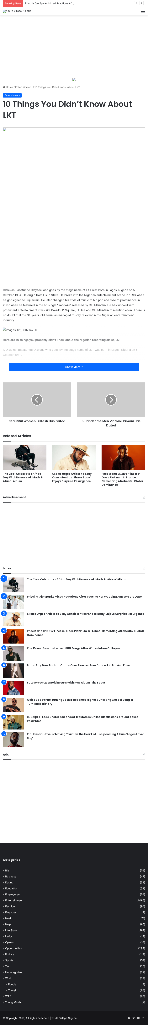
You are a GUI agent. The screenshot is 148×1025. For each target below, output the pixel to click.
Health (9, 918)
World (8, 978)
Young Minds (13, 1002)
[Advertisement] (74, 46)
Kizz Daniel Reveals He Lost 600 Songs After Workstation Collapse (73, 648)
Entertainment (23, 87)
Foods (12, 984)
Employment (13, 894)
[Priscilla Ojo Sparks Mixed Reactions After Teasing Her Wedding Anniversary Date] (13, 602)
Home (9, 87)
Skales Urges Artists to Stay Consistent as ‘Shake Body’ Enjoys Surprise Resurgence (72, 477)
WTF (8, 996)
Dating (9, 882)
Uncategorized (14, 972)
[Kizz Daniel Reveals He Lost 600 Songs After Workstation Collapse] (13, 653)
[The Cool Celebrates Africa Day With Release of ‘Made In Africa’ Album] (24, 457)
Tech (8, 966)
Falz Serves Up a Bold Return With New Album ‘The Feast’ (66, 682)
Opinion (9, 942)
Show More (73, 367)
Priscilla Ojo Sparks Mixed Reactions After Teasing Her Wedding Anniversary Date (74, 3)
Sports (9, 960)
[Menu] (143, 12)
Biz (7, 870)
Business (10, 876)
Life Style (11, 930)
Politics (9, 954)
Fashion (10, 906)
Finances (10, 912)
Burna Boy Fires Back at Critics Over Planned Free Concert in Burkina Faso (78, 665)
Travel (12, 990)
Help (8, 924)
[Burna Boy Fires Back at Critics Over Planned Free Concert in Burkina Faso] (13, 670)
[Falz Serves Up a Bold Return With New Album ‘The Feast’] (13, 688)
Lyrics (9, 936)
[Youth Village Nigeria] (17, 11)
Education (11, 888)
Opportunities (13, 948)
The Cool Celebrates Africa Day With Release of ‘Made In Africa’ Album (23, 477)
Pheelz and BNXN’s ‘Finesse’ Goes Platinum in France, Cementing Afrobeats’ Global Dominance (123, 479)
